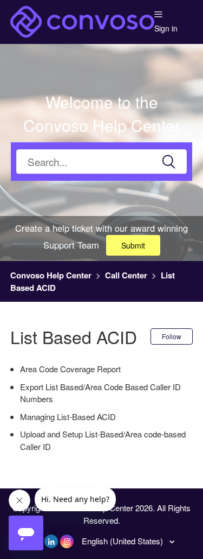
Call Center (126, 275)
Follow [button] (171, 336)
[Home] (82, 20)
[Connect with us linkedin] (51, 541)
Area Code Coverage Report (70, 368)
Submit (133, 245)
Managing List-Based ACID (68, 416)
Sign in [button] (166, 28)
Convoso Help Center (50, 275)
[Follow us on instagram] (67, 541)
